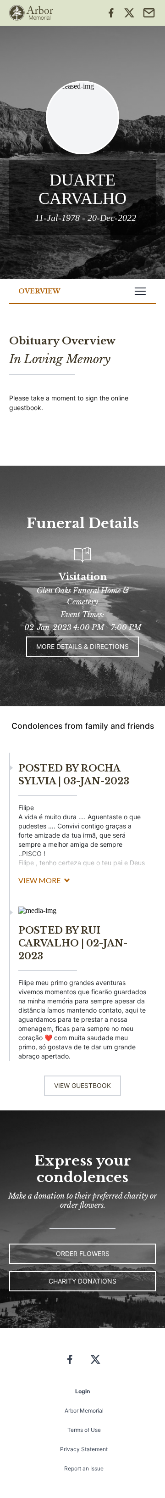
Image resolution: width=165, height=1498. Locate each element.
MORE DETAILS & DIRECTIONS (82, 646)
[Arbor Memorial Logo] (31, 13)
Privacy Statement (84, 1449)
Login (82, 1391)
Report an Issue (84, 1468)
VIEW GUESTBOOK (82, 1085)
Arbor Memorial (84, 1410)
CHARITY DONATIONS (82, 1281)
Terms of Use (84, 1429)
